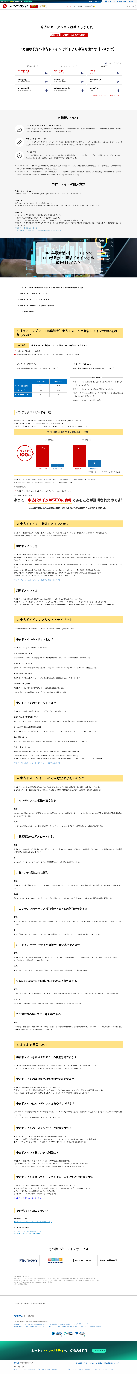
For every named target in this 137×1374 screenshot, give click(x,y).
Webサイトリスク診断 (65, 1324)
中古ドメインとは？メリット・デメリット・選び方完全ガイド (32, 1222)
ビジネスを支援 (46, 1369)
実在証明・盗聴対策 (19, 1326)
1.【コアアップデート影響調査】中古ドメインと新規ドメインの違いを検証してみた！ (51, 287)
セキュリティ (55, 1369)
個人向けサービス (103, 1369)
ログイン (131, 6)
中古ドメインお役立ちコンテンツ (26, 228)
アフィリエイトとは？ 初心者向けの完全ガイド (27, 1231)
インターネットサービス (20, 1369)
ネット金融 (87, 1369)
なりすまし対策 (84, 1326)
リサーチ (74, 1369)
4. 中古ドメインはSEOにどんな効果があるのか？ (37, 305)
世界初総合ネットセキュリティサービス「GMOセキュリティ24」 (30, 1324)
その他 (111, 1369)
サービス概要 (78, 6)
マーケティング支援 (65, 1369)
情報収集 (81, 1369)
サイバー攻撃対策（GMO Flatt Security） (68, 1326)
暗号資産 (94, 1369)
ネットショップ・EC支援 (34, 1369)
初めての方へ (89, 6)
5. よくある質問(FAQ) (26, 311)
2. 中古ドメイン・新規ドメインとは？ (32, 293)
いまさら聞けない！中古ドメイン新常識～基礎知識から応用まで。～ (38, 230)
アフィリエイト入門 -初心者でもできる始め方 (27, 1234)
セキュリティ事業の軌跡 (96, 1326)
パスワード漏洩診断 (52, 1324)
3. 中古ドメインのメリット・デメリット (33, 299)
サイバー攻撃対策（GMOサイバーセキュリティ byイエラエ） (41, 1326)
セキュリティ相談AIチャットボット (81, 1323)
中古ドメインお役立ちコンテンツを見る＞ (28, 1198)
